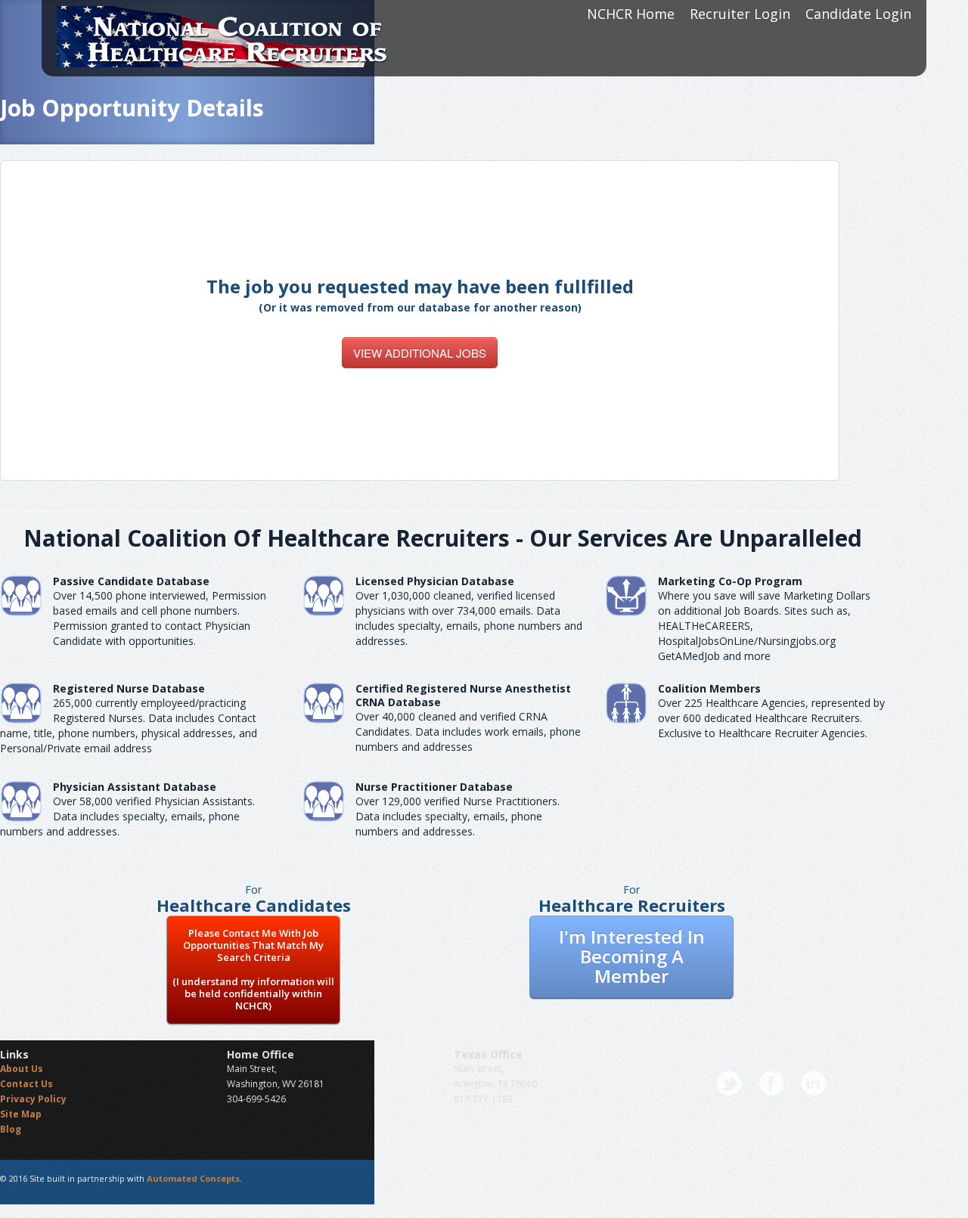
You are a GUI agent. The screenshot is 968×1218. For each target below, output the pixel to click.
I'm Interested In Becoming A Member (632, 956)
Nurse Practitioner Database (434, 786)
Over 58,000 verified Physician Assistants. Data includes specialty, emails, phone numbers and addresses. (127, 816)
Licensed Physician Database (434, 581)
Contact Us (26, 1083)
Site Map (21, 1114)
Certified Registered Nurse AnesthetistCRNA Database (463, 695)
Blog (10, 1129)
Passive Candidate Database (131, 581)
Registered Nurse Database (129, 688)
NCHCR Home (631, 14)
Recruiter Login (740, 14)
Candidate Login (858, 14)
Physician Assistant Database (134, 786)
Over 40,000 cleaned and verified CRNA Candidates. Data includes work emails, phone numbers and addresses (468, 731)
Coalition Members (709, 688)
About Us (21, 1068)
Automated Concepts (193, 1178)
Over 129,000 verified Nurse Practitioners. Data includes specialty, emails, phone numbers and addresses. (457, 816)
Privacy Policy (33, 1098)
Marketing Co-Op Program (730, 581)
